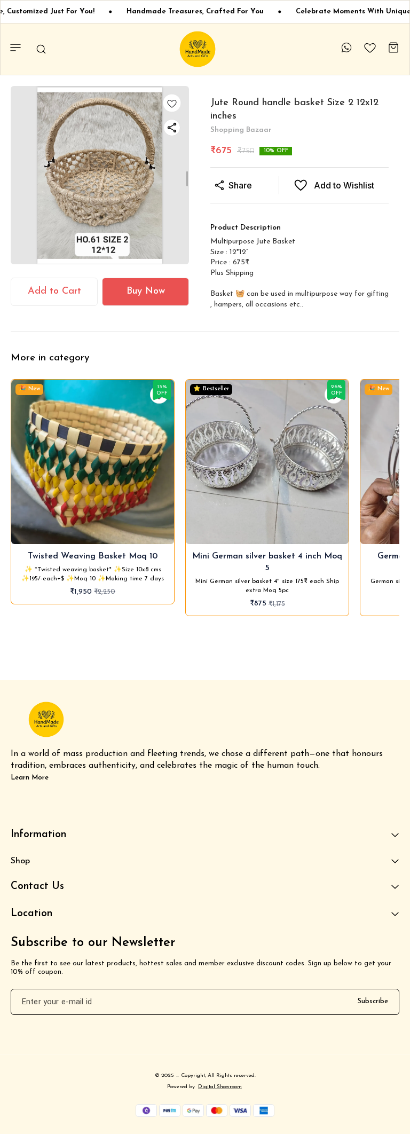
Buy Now (146, 291)
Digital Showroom (220, 1087)
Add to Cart (54, 291)
